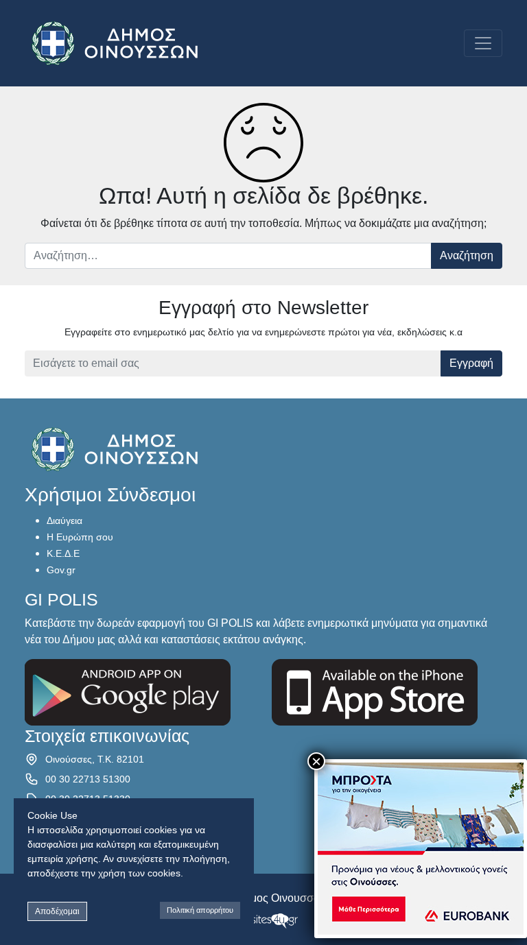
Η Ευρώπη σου (80, 536)
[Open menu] (483, 43)
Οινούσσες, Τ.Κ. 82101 (94, 759)
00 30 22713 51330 (87, 798)
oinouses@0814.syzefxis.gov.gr (114, 818)
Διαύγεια (64, 520)
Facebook (67, 838)
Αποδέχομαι (57, 911)
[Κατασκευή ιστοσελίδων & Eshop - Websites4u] (263, 920)
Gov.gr (61, 569)
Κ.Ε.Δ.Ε (63, 553)
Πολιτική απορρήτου (200, 910)
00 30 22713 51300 (87, 779)
